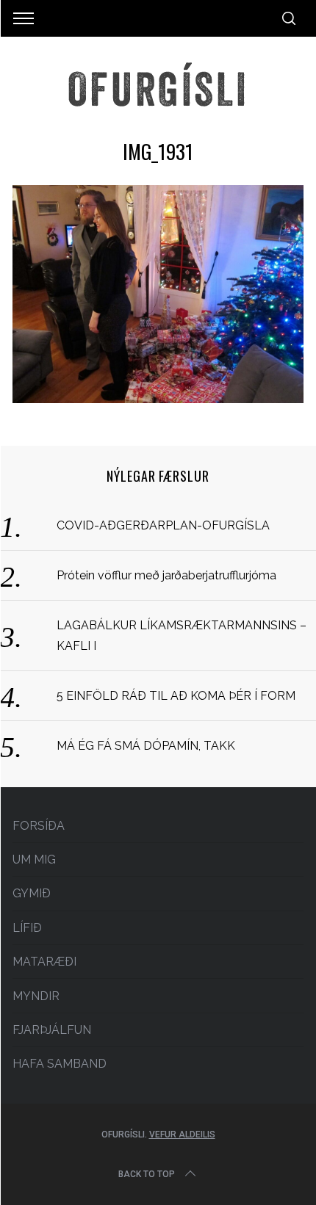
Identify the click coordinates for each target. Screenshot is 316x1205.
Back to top (146, 1174)
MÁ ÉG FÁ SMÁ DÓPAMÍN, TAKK (146, 746)
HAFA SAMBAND (59, 1064)
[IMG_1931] (158, 398)
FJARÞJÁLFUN (51, 1030)
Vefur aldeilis (182, 1134)
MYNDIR (36, 996)
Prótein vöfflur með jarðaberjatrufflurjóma (166, 575)
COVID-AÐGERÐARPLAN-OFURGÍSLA (163, 525)
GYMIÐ (31, 893)
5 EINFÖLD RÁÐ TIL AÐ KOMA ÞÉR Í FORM (176, 696)
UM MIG (34, 859)
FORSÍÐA (38, 826)
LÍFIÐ (27, 928)
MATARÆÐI (44, 962)
